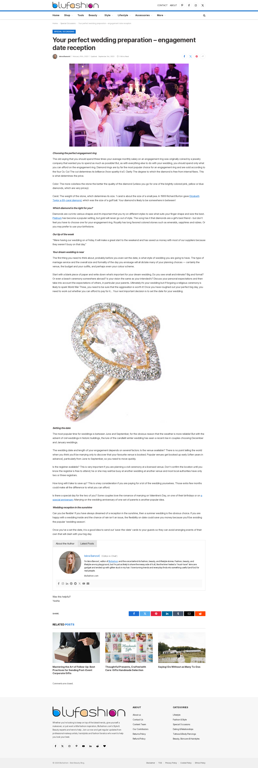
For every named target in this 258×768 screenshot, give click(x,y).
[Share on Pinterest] (196, 56)
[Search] (204, 15)
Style (107, 15)
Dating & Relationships (183, 729)
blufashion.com (91, 575)
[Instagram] (63, 583)
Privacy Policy (171, 763)
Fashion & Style (180, 719)
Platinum (57, 218)
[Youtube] (83, 583)
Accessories (142, 15)
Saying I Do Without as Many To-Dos (179, 666)
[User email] (88, 583)
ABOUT (173, 5)
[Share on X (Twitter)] (190, 56)
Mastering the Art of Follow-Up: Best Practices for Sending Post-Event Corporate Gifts (74, 670)
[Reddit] (75, 583)
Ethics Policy (200, 763)
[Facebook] (58, 583)
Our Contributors (140, 729)
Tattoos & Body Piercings (184, 734)
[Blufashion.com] (76, 5)
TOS (160, 763)
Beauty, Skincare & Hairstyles (186, 738)
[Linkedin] (67, 583)
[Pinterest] (71, 583)
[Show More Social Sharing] (202, 56)
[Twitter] (79, 583)
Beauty (93, 15)
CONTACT (162, 5)
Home (56, 15)
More (160, 15)
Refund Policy (139, 738)
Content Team (139, 724)
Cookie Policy (186, 763)
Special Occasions (68, 23)
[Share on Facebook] (184, 56)
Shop (67, 15)
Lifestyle (123, 15)
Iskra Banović (64, 56)
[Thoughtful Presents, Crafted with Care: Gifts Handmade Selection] (129, 647)
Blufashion (113, 561)
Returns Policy (139, 734)
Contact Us (138, 719)
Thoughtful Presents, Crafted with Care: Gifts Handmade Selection (125, 668)
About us (137, 715)
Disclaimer (150, 763)
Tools (80, 15)
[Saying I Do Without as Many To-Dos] (181, 647)
